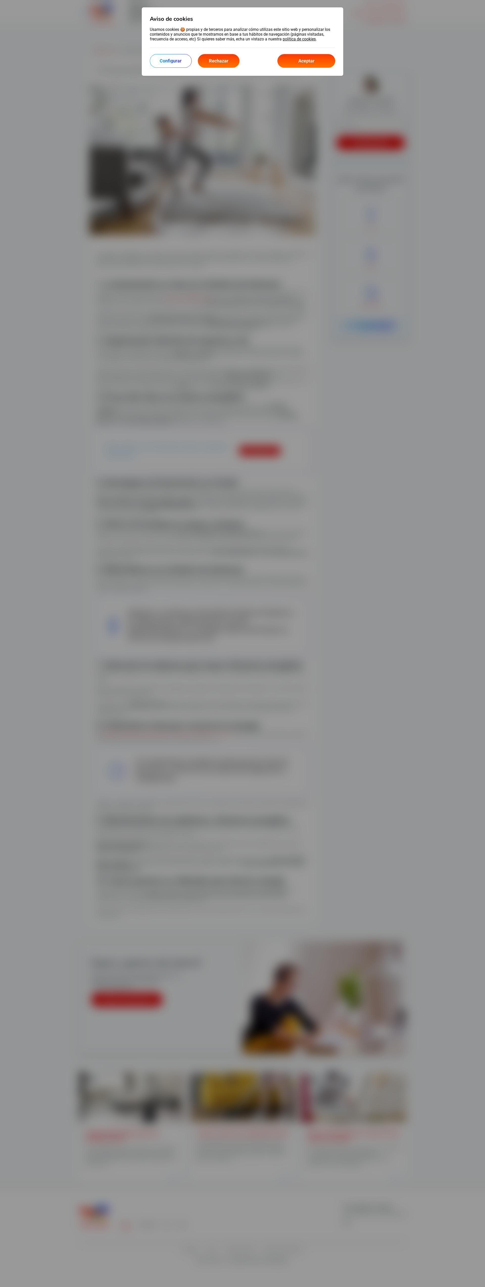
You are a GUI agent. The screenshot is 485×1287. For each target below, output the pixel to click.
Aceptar (306, 60)
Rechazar (218, 60)
